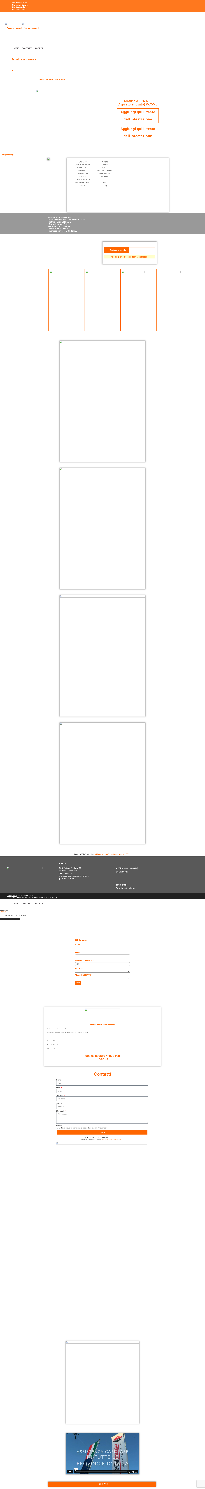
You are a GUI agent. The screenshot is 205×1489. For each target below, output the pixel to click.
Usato (93, 854)
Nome (58, 1080)
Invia (78, 983)
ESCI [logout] (122, 871)
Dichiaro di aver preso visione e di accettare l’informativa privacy (83, 1128)
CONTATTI (27, 48)
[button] (116, 250)
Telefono (59, 1095)
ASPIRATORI (84, 854)
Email (58, 1088)
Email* (77, 952)
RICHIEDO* (79, 968)
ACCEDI (39, 48)
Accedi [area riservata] (24, 59)
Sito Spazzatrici (18, 7)
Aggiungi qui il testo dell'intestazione (130, 257)
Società (59, 1103)
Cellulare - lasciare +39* (84, 960)
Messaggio (60, 1111)
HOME (16, 48)
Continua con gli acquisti (10, 919)
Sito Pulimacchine (19, 3)
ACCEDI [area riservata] (127, 868)
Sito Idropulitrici (18, 9)
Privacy (59, 1126)
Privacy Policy (12, 896)
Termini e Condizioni (125, 888)
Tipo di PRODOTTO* (83, 975)
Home (76, 854)
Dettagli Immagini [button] (7, 155)
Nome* (77, 945)
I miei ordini (121, 885)
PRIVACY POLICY (50, 898)
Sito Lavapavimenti (20, 5)
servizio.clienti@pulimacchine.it (111, 1139)
